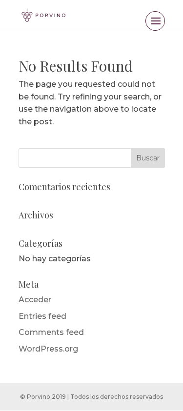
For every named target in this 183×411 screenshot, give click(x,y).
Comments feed (51, 332)
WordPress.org (48, 348)
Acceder (35, 299)
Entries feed (42, 316)
